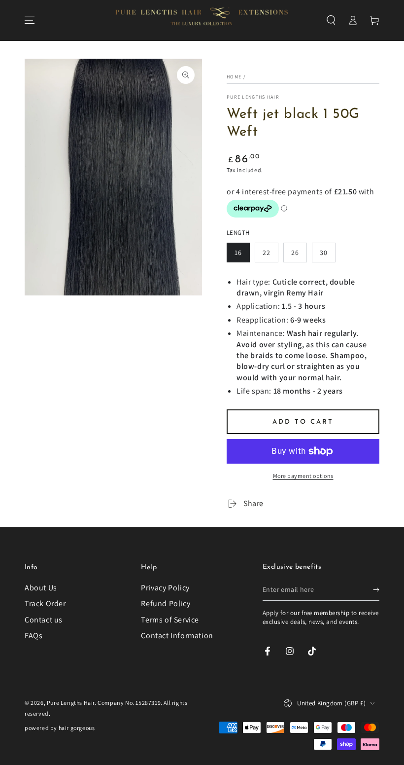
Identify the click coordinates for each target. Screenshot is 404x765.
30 (324, 252)
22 (266, 252)
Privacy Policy (165, 588)
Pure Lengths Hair (253, 97)
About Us (41, 588)
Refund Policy (165, 603)
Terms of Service (170, 620)
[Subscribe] (376, 590)
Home (234, 76)
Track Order (45, 603)
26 (295, 252)
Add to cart (303, 422)
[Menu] (29, 20)
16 (238, 252)
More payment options (303, 475)
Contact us (44, 620)
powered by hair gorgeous (60, 727)
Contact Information (177, 635)
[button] (331, 20)
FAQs (33, 635)
